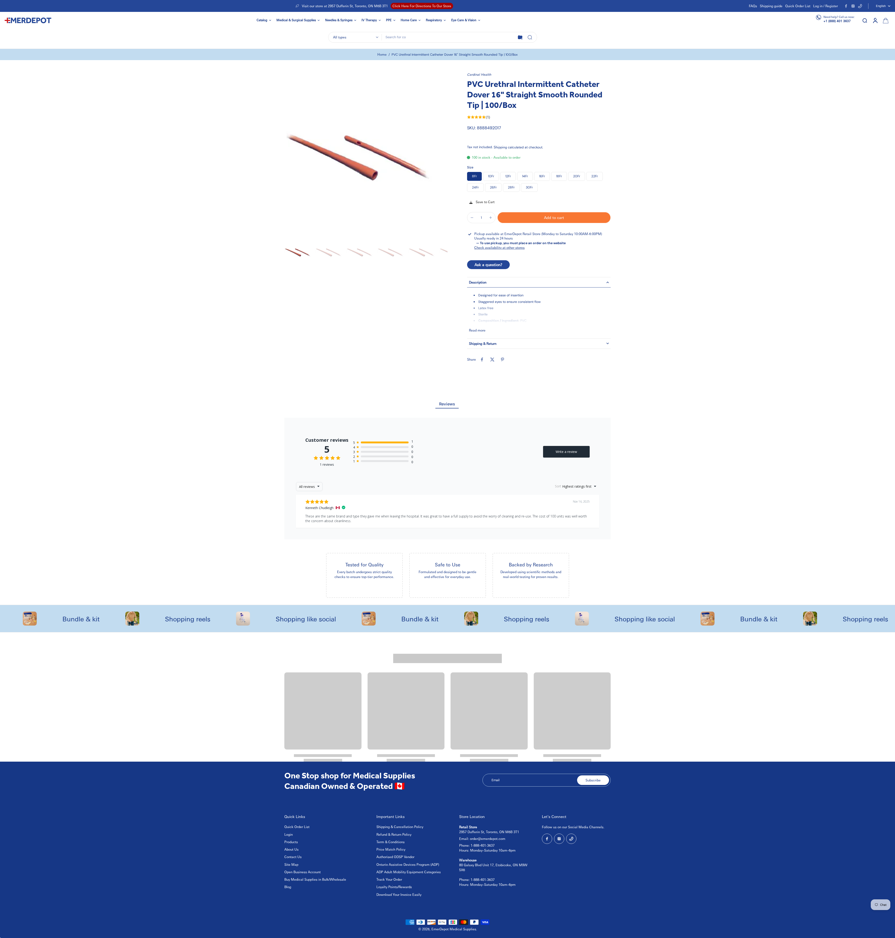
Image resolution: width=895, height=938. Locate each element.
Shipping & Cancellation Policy (399, 827)
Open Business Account (302, 872)
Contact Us (293, 857)
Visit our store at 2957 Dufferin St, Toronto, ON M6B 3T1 (345, 6)
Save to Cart (485, 202)
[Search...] (530, 37)
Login (288, 834)
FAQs (753, 6)
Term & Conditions (390, 842)
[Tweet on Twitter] (492, 359)
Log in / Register (825, 6)
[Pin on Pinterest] (502, 359)
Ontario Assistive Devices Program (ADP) (407, 864)
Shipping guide (771, 6)
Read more (477, 330)
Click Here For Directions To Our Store (421, 6)
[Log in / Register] (875, 20)
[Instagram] (853, 6)
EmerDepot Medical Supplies (453, 929)
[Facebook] (846, 6)
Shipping (501, 147)
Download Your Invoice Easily (398, 894)
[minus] (472, 217)
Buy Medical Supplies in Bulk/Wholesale (315, 879)
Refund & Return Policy (393, 834)
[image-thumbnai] (298, 251)
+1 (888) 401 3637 (837, 21)
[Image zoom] (366, 153)
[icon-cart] (885, 20)
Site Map (291, 864)
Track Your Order (389, 879)
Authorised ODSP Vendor (395, 857)
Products (291, 842)
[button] (554, 217)
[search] (865, 20)
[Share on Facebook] (482, 359)
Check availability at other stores (499, 247)
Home (382, 54)
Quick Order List (797, 6)
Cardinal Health (479, 74)
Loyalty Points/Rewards (394, 887)
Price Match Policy (390, 849)
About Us (291, 849)
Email (495, 780)
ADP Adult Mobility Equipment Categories (408, 872)
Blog (287, 887)
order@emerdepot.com (487, 838)
